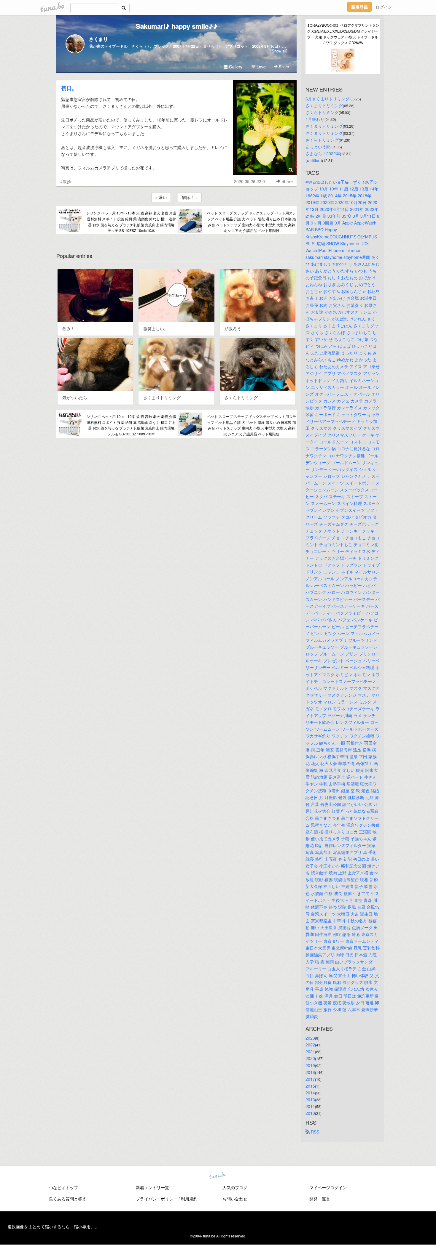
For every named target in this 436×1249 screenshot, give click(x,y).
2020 (310, 1058)
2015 (310, 1086)
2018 (310, 1072)
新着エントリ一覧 (152, 1187)
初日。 (69, 88)
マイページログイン (328, 1187)
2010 (310, 1113)
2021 (310, 1051)
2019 (310, 1065)
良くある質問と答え (67, 1199)
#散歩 (65, 181)
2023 (310, 1038)
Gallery (235, 67)
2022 (310, 1045)
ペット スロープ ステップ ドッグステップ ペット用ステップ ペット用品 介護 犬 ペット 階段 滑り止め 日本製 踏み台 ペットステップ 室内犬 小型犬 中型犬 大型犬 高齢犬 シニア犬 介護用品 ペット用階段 (251, 221)
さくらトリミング (322, 112)
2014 (310, 1093)
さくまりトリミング (324, 105)
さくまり (98, 39)
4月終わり (314, 119)
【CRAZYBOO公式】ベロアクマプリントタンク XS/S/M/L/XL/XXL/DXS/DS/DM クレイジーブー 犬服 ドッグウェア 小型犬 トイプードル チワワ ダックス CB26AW (342, 34)
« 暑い (161, 197)
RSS (314, 1132)
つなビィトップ (63, 1187)
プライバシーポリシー (156, 1199)
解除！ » (190, 197)
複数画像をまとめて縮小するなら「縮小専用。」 (53, 1226)
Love (260, 67)
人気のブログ (234, 1187)
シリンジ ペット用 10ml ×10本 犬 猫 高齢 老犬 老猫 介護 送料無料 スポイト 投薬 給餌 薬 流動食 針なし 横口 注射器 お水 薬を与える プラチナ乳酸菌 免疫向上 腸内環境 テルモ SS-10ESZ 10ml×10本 (131, 221)
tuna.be (218, 1176)
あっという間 (317, 147)
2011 (310, 1106)
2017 (310, 1079)
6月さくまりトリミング (327, 99)
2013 (310, 1099)
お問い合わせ (234, 1199)
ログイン (383, 7)
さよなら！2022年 (322, 153)
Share (283, 66)
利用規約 (189, 1199)
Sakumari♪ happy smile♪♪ (176, 26)
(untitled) (313, 160)
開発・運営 (319, 1199)
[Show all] (278, 51)
